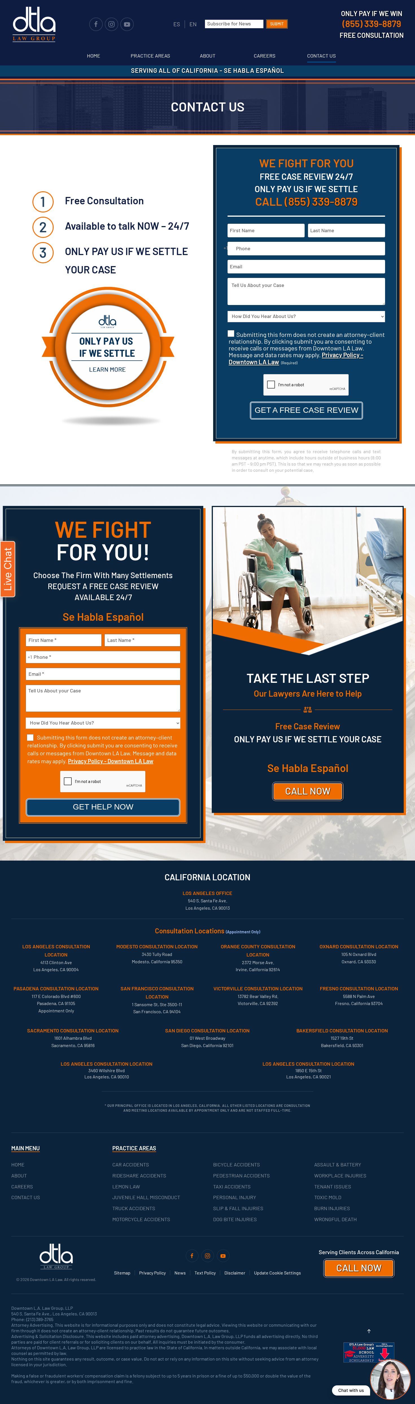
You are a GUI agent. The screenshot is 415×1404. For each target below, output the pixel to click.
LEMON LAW (126, 1186)
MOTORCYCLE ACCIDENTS (141, 1219)
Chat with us (351, 1390)
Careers (265, 55)
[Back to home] (33, 24)
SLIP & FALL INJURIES (238, 1208)
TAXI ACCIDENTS (232, 1186)
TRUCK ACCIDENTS (133, 1208)
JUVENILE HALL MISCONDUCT (146, 1197)
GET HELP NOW (103, 806)
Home (93, 55)
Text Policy (205, 1272)
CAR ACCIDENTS (130, 1164)
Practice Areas (150, 55)
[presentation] (306, 385)
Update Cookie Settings (277, 1272)
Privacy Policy (152, 1272)
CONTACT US (25, 1197)
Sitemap (122, 1272)
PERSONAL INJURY (234, 1197)
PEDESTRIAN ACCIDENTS (241, 1175)
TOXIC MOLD (327, 1197)
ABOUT (19, 1175)
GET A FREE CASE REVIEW (306, 410)
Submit (277, 23)
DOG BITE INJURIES (235, 1219)
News (180, 1272)
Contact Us (321, 55)
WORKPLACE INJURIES (340, 1175)
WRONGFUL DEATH (335, 1219)
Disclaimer (234, 1272)
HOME (18, 1164)
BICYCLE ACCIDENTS (236, 1164)
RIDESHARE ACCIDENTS (139, 1175)
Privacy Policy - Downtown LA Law (110, 761)
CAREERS (22, 1186)
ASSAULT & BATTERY (337, 1164)
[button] (369, 1331)
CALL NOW (308, 791)
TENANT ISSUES (332, 1186)
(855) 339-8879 (321, 201)
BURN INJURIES (332, 1208)
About (207, 55)
